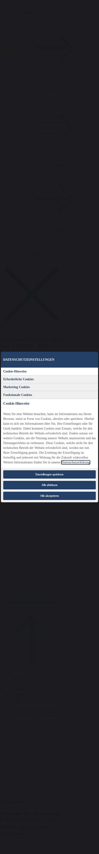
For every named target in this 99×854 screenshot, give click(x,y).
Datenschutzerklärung (76, 462)
